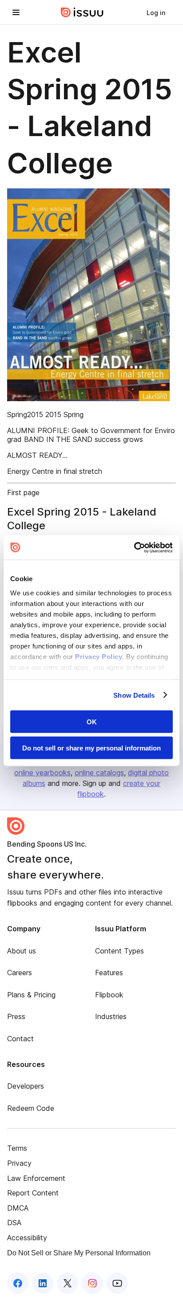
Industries (111, 1016)
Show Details (134, 695)
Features (109, 972)
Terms (17, 1148)
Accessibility (27, 1237)
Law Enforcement (36, 1178)
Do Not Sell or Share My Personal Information (79, 1253)
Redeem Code (30, 1108)
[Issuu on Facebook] (17, 1283)
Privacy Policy (98, 656)
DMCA (17, 1207)
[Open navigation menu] (16, 12)
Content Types (119, 950)
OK (92, 722)
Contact (20, 1038)
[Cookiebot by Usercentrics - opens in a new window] (134, 547)
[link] (155, 12)
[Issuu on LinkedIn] (42, 1283)
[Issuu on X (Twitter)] (67, 1283)
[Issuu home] (82, 12)
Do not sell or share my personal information (91, 747)
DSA (14, 1222)
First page (23, 492)
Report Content (33, 1192)
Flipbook (109, 994)
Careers (19, 972)
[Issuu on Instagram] (92, 1283)
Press (16, 1016)
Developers (25, 1086)
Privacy (19, 1163)
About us (21, 950)
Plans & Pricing (31, 994)
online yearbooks (42, 772)
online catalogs (99, 772)
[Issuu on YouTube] (117, 1283)
